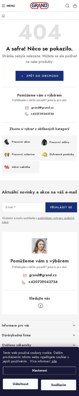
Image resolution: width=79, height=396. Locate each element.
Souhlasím (58, 385)
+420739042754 (42, 114)
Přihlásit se (61, 207)
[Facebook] (40, 305)
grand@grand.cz (42, 108)
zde (54, 361)
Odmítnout (20, 384)
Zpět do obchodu (42, 76)
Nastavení (39, 370)
